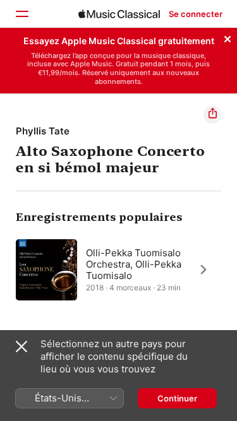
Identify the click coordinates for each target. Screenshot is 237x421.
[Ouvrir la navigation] (21, 14)
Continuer (177, 398)
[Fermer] (227, 37)
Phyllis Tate (43, 131)
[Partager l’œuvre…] (212, 115)
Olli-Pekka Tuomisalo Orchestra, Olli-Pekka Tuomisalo (133, 264)
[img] (119, 13)
